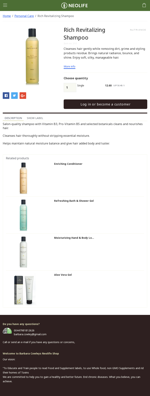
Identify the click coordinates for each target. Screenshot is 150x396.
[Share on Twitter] (14, 95)
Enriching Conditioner (68, 164)
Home (7, 16)
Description (13, 118)
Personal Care (24, 16)
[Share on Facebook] (6, 95)
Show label (35, 118)
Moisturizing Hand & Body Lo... (74, 237)
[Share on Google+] (23, 95)
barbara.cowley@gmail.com (30, 334)
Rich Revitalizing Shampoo (56, 16)
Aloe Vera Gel (63, 274)
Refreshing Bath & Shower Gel (74, 200)
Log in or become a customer (105, 104)
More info (69, 66)
